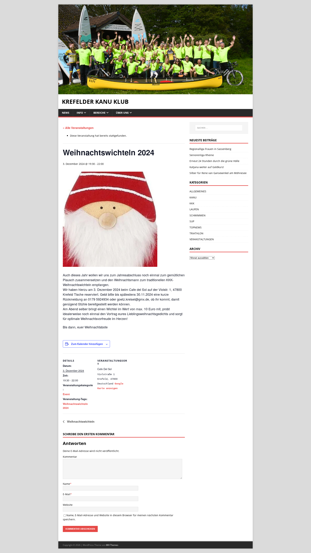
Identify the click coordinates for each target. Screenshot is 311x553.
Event (66, 394)
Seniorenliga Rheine (202, 155)
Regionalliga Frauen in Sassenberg (210, 149)
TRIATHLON (196, 233)
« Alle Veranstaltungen (78, 128)
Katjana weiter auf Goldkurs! (207, 167)
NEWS (65, 112)
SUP (192, 221)
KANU (193, 197)
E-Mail (66, 494)
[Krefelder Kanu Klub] (155, 92)
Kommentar (70, 456)
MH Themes (112, 545)
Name (66, 483)
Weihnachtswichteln (80, 421)
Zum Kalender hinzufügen (87, 344)
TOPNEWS (196, 227)
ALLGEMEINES (198, 191)
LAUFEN (194, 209)
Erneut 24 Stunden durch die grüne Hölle (214, 161)
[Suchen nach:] (218, 128)
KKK (192, 203)
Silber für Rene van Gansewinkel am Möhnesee (218, 173)
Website (68, 504)
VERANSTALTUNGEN (202, 239)
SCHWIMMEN (198, 215)
